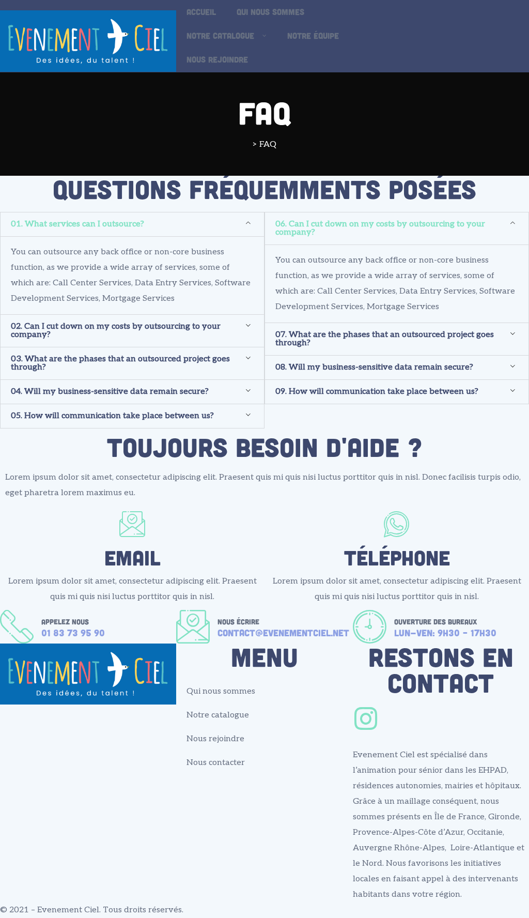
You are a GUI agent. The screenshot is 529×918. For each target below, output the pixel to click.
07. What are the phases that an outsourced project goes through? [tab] (384, 339)
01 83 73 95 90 (73, 632)
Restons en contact (441, 669)
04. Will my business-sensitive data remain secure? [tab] (110, 391)
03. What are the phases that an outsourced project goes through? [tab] (120, 363)
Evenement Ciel (68, 910)
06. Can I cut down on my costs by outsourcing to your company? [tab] (380, 228)
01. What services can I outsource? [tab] (77, 224)
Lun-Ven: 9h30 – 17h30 (445, 632)
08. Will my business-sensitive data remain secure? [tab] (374, 367)
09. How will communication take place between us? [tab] (376, 391)
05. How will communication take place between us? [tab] (112, 416)
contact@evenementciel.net (283, 632)
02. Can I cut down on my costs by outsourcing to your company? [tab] (116, 331)
